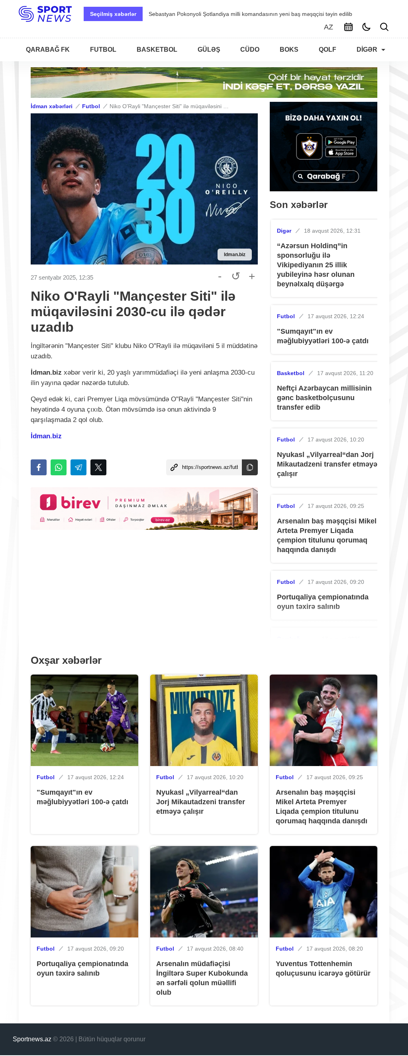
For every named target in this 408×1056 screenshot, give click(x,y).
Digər (284, 231)
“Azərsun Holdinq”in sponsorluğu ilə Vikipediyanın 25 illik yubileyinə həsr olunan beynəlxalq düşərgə (316, 265)
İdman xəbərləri (52, 106)
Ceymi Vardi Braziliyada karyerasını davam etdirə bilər (233, 14)
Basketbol (290, 373)
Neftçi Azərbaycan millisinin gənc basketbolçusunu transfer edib (324, 397)
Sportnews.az (32, 1039)
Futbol (91, 106)
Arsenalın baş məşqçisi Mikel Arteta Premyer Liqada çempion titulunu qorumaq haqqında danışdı (327, 535)
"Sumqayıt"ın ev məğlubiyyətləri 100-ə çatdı (323, 336)
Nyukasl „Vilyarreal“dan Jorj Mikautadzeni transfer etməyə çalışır (327, 464)
